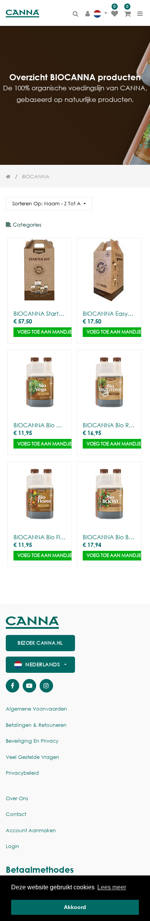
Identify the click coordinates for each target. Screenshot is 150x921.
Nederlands (43, 664)
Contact (16, 814)
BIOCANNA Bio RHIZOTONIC (109, 425)
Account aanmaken (31, 830)
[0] (114, 13)
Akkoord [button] (75, 907)
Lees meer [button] (111, 887)
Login (12, 846)
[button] (49, 203)
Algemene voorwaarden (36, 709)
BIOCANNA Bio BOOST (109, 537)
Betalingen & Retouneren (36, 725)
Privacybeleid (22, 773)
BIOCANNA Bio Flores (39, 537)
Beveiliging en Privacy (32, 741)
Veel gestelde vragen (32, 757)
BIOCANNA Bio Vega (39, 425)
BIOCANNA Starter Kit (39, 313)
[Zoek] (138, 200)
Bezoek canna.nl (40, 643)
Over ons (17, 798)
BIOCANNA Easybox (109, 313)
